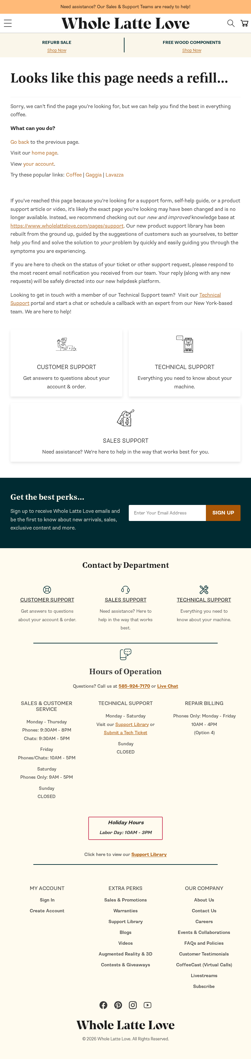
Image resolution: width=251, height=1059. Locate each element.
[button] (7, 23)
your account (38, 164)
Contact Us (204, 911)
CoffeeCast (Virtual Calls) (204, 965)
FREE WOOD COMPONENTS (192, 42)
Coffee (74, 175)
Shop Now (56, 50)
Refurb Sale (56, 42)
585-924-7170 (134, 686)
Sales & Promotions (125, 900)
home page (44, 153)
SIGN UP (223, 513)
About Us (204, 900)
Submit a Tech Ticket (125, 732)
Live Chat (167, 686)
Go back (19, 142)
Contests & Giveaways (125, 965)
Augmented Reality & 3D (125, 954)
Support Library (132, 724)
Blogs (125, 932)
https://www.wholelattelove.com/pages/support (67, 226)
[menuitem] (47, 900)
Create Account (47, 911)
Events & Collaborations (204, 932)
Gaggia (94, 175)
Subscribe (204, 986)
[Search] (231, 23)
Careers (204, 921)
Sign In (47, 900)
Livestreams (204, 975)
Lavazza (115, 175)
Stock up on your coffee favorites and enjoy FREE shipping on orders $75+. (125, 5)
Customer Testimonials (204, 954)
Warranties (125, 911)
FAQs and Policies (204, 943)
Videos (125, 943)
